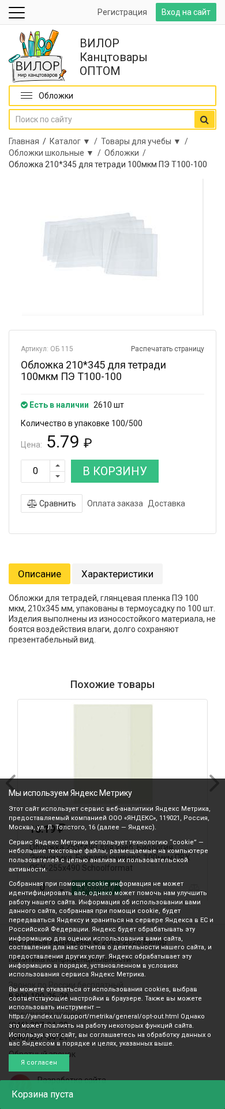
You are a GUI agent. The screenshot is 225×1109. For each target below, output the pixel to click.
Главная (24, 141)
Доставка (166, 503)
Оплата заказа (115, 503)
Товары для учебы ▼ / (146, 141)
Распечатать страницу (167, 349)
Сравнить (57, 503)
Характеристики (117, 574)
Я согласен (39, 1062)
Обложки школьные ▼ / (56, 152)
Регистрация (122, 12)
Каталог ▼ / (75, 141)
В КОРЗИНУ (114, 471)
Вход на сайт (186, 12)
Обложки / (126, 152)
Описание (39, 574)
